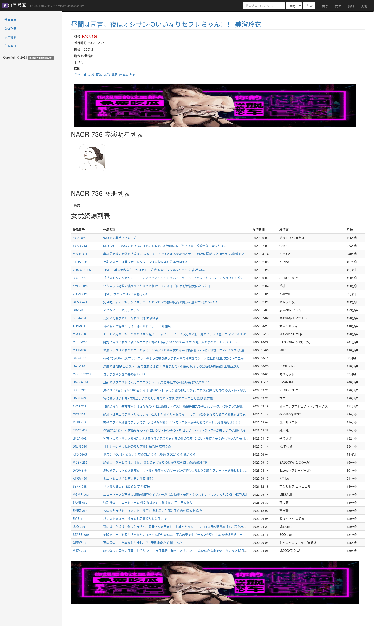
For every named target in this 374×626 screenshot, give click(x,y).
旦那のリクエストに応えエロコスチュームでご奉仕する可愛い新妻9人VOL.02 (156, 382)
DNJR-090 (80, 446)
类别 (364, 6)
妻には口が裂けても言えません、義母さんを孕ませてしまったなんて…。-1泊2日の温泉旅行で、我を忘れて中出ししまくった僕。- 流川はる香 (200, 526)
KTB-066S (80, 454)
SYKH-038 (80, 486)
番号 (325, 6)
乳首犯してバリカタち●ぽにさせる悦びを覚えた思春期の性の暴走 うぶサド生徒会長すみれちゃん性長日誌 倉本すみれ (183, 438)
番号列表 (10, 20)
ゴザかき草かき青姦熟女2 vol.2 (124, 374)
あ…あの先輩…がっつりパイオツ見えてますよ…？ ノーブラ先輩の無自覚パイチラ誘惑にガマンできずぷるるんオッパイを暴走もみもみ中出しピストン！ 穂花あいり (216, 334)
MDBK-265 (80, 342)
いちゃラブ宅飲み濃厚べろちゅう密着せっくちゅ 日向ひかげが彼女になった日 (156, 286)
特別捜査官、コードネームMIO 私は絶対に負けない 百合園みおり (148, 502)
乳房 (114, 74)
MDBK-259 (80, 462)
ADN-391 (79, 326)
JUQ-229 (79, 526)
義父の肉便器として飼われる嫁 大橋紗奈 (130, 318)
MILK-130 (79, 350)
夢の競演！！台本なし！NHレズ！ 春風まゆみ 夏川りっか (142, 542)
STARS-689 (81, 534)
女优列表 (10, 28)
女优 (338, 6)
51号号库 (17, 5)
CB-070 (78, 310)
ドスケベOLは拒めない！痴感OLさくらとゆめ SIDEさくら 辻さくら (149, 454)
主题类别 (10, 46)
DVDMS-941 (81, 470)
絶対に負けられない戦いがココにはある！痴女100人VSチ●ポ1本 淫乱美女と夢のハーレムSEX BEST (171, 342)
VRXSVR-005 (82, 270)
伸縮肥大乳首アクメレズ (119, 237)
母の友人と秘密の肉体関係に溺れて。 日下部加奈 (137, 326)
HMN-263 (79, 398)
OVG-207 (79, 414)
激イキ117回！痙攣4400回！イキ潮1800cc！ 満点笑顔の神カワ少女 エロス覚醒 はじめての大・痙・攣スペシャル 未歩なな (187, 390)
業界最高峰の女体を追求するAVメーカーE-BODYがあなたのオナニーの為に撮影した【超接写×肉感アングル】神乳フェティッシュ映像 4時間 (199, 254)
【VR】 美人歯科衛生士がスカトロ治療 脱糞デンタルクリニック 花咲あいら (155, 270)
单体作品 (80, 74)
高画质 (123, 74)
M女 (133, 74)
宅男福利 (10, 37)
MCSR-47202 (82, 374)
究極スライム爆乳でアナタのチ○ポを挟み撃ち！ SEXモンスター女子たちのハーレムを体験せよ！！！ (172, 422)
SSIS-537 (79, 390)
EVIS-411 (79, 518)
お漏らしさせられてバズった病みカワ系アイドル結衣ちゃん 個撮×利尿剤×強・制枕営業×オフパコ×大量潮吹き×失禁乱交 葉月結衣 (191, 350)
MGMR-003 (81, 494)
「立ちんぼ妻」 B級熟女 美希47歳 (126, 486)
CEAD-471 (80, 302)
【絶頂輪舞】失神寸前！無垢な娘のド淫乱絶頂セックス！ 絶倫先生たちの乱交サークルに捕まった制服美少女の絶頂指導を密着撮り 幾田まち (199, 406)
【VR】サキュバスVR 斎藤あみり (126, 294)
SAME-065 (80, 502)
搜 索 (309, 5)
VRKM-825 (80, 294)
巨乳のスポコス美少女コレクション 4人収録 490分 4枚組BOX (145, 262)
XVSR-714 (80, 246)
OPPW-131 (80, 542)
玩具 (91, 74)
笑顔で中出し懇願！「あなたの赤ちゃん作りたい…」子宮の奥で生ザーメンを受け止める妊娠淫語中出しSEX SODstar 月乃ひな (190, 534)
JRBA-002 (80, 438)
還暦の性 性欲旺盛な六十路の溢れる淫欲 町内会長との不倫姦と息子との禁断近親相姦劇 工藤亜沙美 (171, 366)
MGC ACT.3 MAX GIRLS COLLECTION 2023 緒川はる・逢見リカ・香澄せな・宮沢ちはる (165, 246)
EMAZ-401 (80, 430)
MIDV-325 (79, 550)
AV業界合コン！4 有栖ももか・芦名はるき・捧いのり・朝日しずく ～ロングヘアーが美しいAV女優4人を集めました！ (183, 430)
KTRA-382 (80, 262)
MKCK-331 (80, 254)
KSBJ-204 (79, 318)
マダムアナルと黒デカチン (121, 310)
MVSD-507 (80, 334)
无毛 (107, 74)
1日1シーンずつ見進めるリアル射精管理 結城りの (137, 446)
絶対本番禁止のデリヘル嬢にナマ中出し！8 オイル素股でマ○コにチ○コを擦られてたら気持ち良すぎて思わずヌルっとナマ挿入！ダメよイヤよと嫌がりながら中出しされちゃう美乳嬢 (227, 414)
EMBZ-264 (80, 510)
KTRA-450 (80, 478)
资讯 (351, 6)
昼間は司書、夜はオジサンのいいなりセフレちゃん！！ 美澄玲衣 (166, 24)
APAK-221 (79, 406)
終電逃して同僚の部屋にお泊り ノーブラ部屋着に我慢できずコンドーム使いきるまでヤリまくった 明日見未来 (178, 550)
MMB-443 (79, 422)
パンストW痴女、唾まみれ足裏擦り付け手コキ (135, 518)
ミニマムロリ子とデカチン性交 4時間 (128, 478)
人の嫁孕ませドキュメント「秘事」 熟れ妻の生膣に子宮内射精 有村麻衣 (152, 510)
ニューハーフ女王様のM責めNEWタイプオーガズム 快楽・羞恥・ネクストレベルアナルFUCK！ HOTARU (175, 494)
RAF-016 (79, 366)
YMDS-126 (80, 286)
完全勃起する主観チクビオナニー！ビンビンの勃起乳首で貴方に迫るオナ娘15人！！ (161, 302)
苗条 (99, 74)
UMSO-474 (80, 382)
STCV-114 (80, 358)
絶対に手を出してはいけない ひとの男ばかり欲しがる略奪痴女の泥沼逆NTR (155, 462)
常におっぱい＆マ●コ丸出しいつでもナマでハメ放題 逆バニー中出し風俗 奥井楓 (158, 398)
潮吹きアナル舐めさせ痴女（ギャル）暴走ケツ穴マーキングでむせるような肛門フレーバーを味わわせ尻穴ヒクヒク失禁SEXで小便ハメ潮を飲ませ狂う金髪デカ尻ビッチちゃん (222, 470)
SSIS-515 (79, 278)
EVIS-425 (79, 237)
